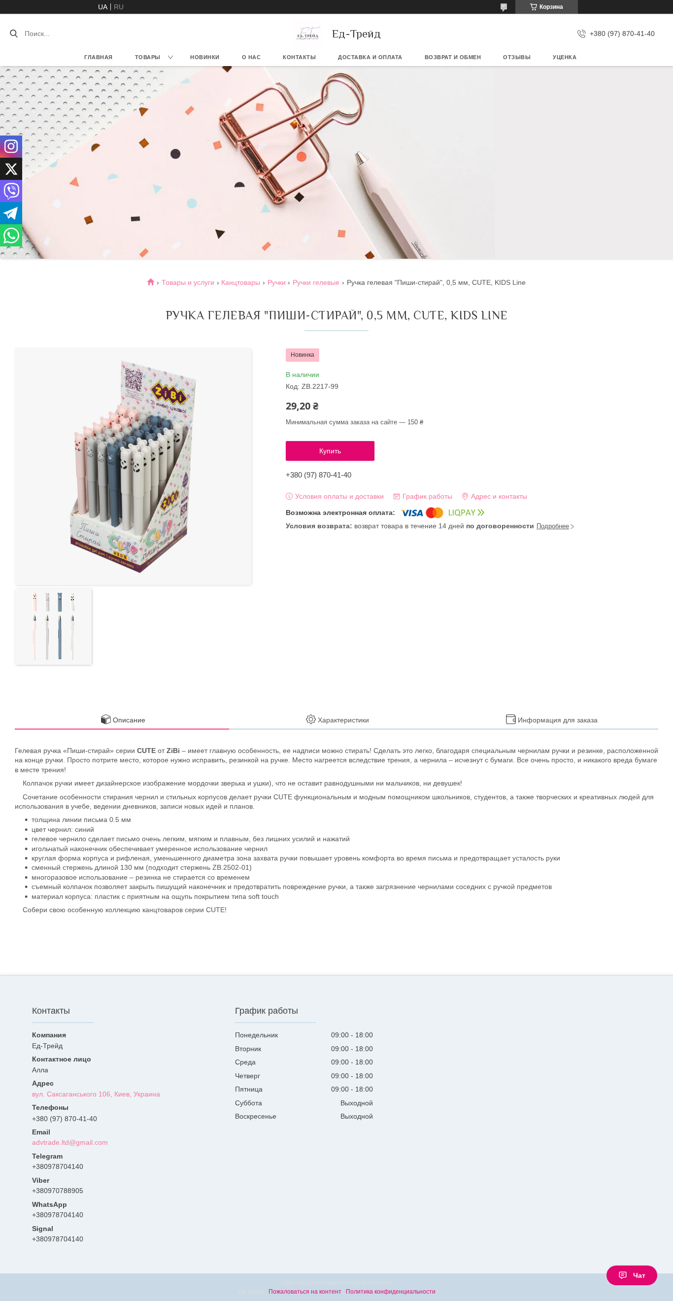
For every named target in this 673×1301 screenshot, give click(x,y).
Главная (98, 57)
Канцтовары (240, 282)
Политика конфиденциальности (391, 1291)
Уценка (564, 57)
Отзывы (517, 57)
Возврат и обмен (453, 57)
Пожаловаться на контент (305, 1291)
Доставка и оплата (370, 57)
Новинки (205, 57)
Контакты (299, 57)
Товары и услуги (188, 282)
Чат (639, 1275)
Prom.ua (380, 1282)
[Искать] (13, 33)
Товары (148, 57)
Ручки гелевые (316, 282)
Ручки (277, 282)
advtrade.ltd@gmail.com (70, 1142)
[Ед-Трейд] (307, 33)
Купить (330, 451)
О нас (251, 57)
